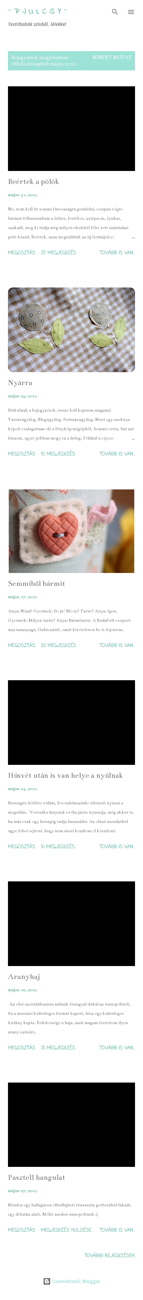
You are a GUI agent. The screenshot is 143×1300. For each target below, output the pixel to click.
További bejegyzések (110, 1256)
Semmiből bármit (36, 583)
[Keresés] (115, 12)
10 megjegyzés (58, 847)
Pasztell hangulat (36, 1177)
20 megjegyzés (58, 645)
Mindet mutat (112, 57)
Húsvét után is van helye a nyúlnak (65, 775)
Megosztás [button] (21, 253)
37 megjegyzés (58, 253)
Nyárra (20, 382)
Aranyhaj (24, 976)
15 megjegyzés (58, 454)
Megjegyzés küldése (66, 1230)
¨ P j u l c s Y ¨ (37, 12)
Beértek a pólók (33, 181)
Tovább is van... (117, 253)
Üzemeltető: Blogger (75, 1281)
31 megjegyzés (58, 1048)
